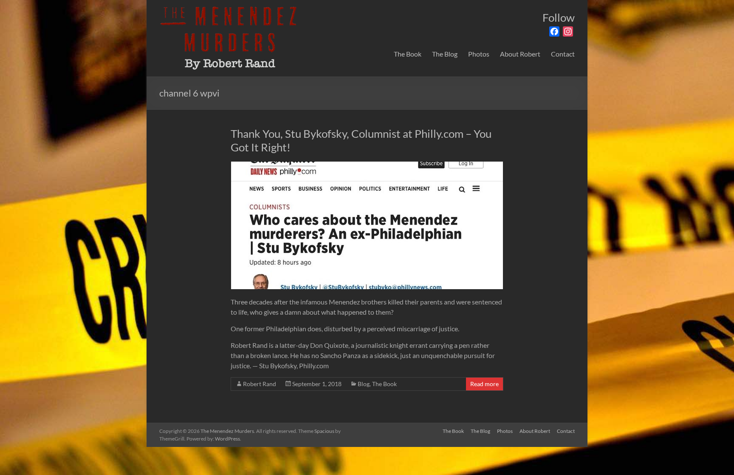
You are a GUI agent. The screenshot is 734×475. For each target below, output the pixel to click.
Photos (478, 54)
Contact (563, 54)
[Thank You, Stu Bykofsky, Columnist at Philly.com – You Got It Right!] (367, 166)
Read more (484, 383)
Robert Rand (259, 383)
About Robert (520, 54)
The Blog (444, 54)
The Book (407, 54)
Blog (364, 383)
